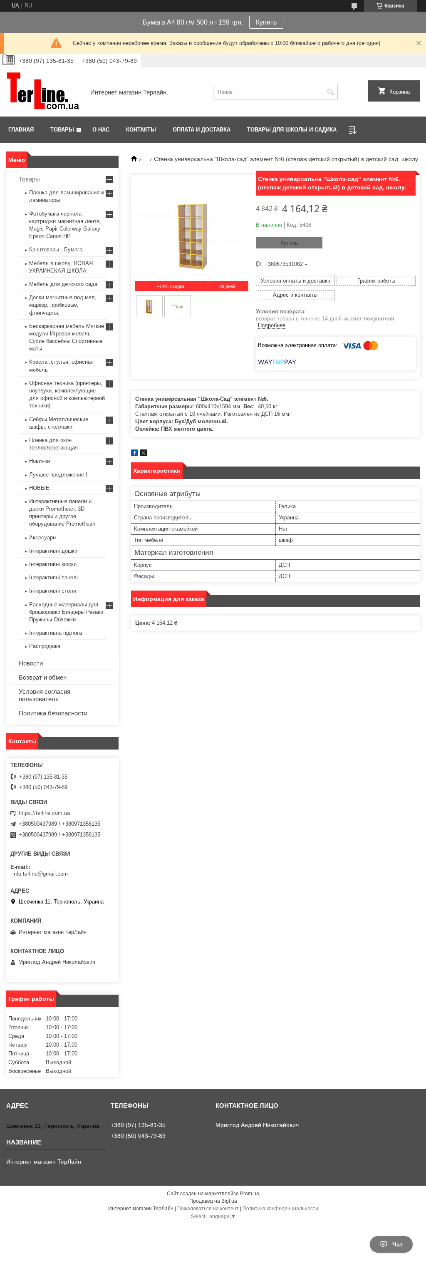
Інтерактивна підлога (55, 633)
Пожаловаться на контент (208, 1208)
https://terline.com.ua (44, 813)
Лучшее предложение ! (58, 475)
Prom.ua (249, 1193)
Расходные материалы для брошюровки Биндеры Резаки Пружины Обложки (66, 612)
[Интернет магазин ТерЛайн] (43, 92)
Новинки (39, 461)
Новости (31, 663)
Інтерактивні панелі (53, 577)
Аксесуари (42, 537)
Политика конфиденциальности (280, 1208)
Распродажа (44, 646)
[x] (143, 454)
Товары (62, 130)
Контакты (141, 130)
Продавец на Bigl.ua (213, 1201)
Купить (266, 22)
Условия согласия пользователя (44, 695)
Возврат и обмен (43, 677)
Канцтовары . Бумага (55, 249)
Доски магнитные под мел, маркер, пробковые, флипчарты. (63, 304)
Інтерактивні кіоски (53, 564)
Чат (397, 1244)
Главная (21, 130)
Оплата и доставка (201, 130)
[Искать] (330, 92)
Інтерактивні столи (52, 591)
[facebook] (134, 454)
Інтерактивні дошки (53, 551)
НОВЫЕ (39, 488)
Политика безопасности (53, 713)
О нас (100, 130)
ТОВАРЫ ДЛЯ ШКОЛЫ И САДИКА (292, 130)
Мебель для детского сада (63, 284)
